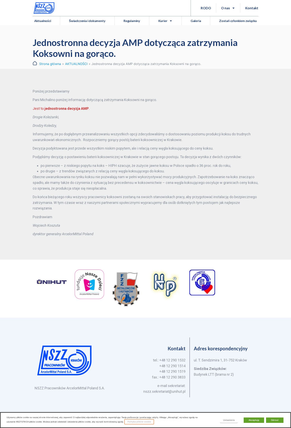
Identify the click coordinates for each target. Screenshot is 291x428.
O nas (225, 8)
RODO (206, 8)
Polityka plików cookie (139, 421)
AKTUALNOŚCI (76, 64)
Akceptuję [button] (254, 420)
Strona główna (50, 64)
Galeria (196, 21)
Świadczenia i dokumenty (87, 21)
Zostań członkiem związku (238, 21)
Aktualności (42, 21)
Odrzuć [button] (275, 420)
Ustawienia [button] (229, 420)
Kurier (162, 21)
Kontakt (251, 8)
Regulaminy (132, 21)
